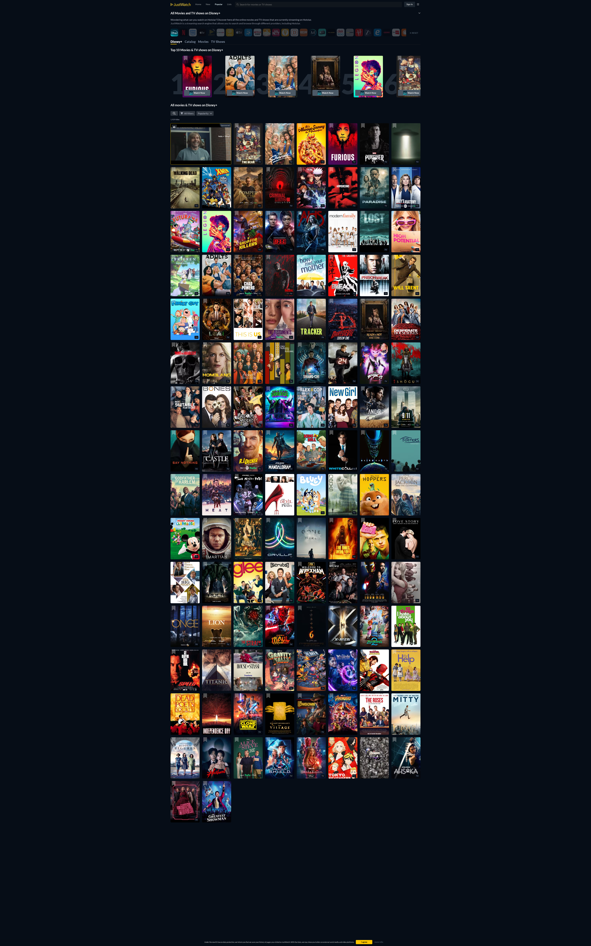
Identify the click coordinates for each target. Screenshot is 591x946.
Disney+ (176, 41)
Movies (203, 41)
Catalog (190, 41)
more (204, 158)
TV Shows (218, 41)
